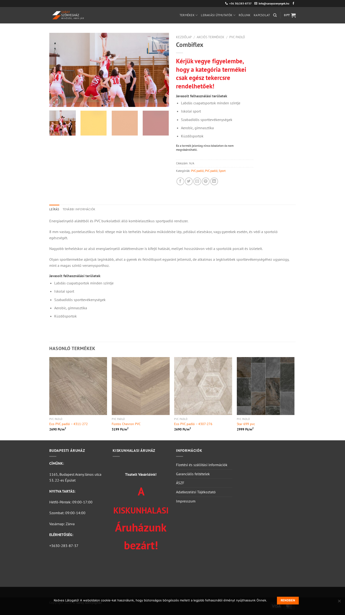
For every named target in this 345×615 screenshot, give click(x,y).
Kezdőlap (184, 37)
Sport (222, 171)
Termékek (187, 15)
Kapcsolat (262, 15)
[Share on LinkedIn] (214, 181)
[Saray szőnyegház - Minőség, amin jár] (87, 15)
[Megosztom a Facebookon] (180, 181)
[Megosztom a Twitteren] (189, 181)
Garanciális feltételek (193, 474)
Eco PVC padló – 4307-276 (193, 424)
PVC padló (237, 37)
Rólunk (244, 15)
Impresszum (186, 501)
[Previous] (57, 69)
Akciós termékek (210, 37)
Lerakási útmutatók (216, 15)
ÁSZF (180, 482)
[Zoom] (55, 101)
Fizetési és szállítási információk (201, 464)
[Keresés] (275, 15)
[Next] (161, 69)
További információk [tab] (79, 209)
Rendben (288, 600)
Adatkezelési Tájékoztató (196, 492)
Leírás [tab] (54, 209)
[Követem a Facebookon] (293, 3)
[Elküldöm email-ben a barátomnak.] (197, 181)
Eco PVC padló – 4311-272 (68, 424)
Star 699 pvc (246, 424)
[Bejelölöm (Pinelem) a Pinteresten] (206, 181)
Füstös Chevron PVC (126, 424)
